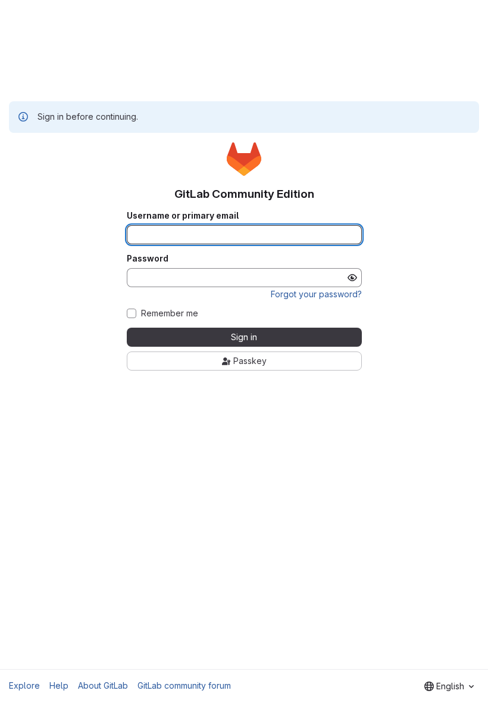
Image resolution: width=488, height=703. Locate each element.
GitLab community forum (184, 685)
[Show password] (352, 277)
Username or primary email (183, 215)
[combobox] (449, 686)
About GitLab (103, 685)
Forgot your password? (316, 294)
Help (58, 685)
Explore (24, 685)
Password (147, 258)
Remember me (169, 313)
